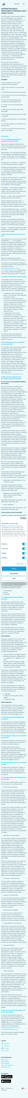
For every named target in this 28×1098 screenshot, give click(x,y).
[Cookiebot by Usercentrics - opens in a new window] (20, 518)
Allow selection (14, 573)
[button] (23, 1088)
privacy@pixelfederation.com (9, 270)
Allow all (14, 568)
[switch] (24, 548)
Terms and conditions (7, 1065)
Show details (20, 564)
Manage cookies (5, 1067)
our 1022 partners (11, 526)
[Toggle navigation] (24, 3)
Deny (14, 578)
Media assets (5, 1060)
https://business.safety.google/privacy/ (12, 374)
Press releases (5, 1061)
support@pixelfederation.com (9, 268)
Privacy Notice (5, 1063)
